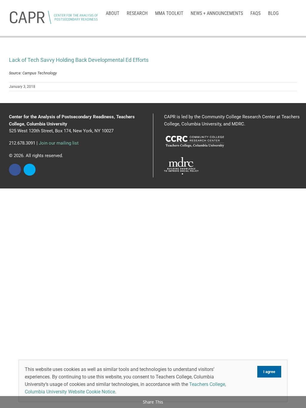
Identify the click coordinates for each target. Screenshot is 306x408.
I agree (269, 371)
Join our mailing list (59, 143)
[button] (288, 13)
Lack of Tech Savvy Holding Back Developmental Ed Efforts (79, 60)
